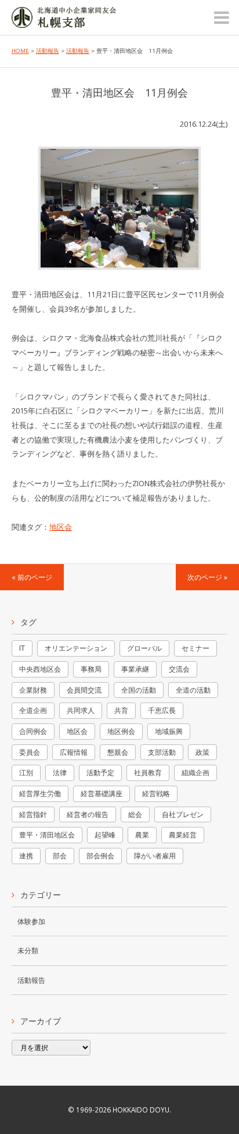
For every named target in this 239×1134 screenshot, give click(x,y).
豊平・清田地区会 (47, 835)
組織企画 (195, 773)
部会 (60, 856)
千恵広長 (162, 710)
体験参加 (31, 921)
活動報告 (47, 51)
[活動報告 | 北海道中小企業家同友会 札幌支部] (64, 20)
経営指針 (33, 814)
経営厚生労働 (40, 793)
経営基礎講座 (101, 793)
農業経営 (183, 835)
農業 (142, 835)
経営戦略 (156, 793)
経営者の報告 (87, 814)
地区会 (60, 527)
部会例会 (100, 856)
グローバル (144, 648)
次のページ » (207, 577)
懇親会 (117, 752)
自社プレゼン (183, 814)
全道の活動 (193, 690)
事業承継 (135, 669)
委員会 (29, 752)
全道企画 (33, 710)
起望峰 (105, 835)
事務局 (91, 669)
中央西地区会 (40, 669)
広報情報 (74, 752)
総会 (135, 814)
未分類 (27, 950)
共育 (121, 710)
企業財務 (33, 690)
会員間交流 (84, 690)
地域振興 (169, 731)
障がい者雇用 (155, 856)
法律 (60, 773)
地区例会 (121, 731)
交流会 (179, 669)
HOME (20, 51)
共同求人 (81, 710)
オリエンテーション (76, 648)
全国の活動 (138, 690)
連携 (26, 856)
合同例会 (33, 731)
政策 (202, 752)
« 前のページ (32, 577)
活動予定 (100, 773)
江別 (26, 773)
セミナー (195, 648)
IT (22, 648)
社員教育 (148, 773)
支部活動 (162, 752)
